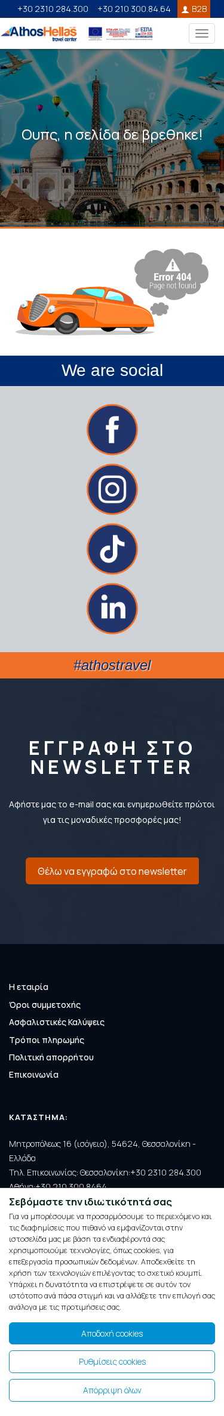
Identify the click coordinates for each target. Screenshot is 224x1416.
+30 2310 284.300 (52, 8)
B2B (199, 8)
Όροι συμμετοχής (45, 1004)
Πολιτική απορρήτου (51, 1057)
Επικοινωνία (34, 1074)
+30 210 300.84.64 (134, 8)
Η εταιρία (28, 986)
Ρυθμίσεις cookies (112, 1361)
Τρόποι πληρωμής (46, 1039)
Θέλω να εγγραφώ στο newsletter (112, 871)
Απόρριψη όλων (112, 1390)
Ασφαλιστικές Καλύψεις (57, 1022)
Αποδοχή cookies (112, 1333)
